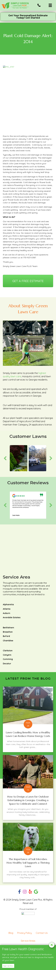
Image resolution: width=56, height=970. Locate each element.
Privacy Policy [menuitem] (24, 932)
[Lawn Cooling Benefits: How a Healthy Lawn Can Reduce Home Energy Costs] (28, 719)
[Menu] (50, 5)
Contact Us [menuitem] (42, 932)
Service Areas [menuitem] (28, 940)
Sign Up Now (8, 966)
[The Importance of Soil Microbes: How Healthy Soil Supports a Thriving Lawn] (28, 852)
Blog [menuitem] (10, 932)
